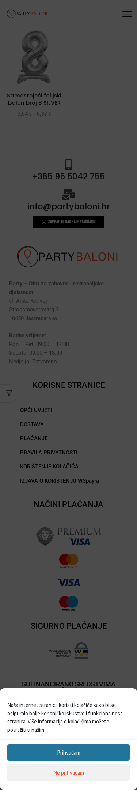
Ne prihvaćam (68, 772)
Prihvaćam (68, 752)
